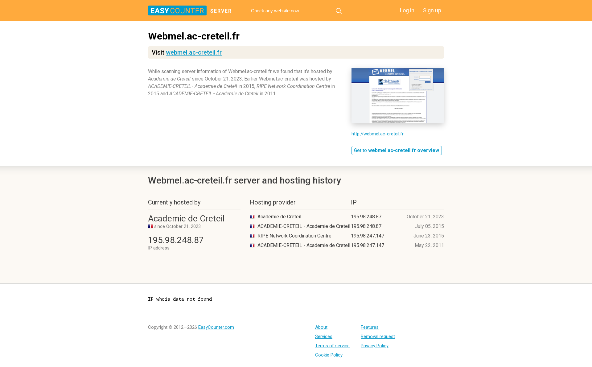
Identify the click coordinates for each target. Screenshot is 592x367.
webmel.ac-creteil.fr (194, 52)
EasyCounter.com (216, 327)
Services (323, 336)
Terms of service (332, 345)
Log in (407, 10)
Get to (396, 150)
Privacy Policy (374, 345)
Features (370, 327)
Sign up (432, 10)
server (221, 11)
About (321, 327)
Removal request (378, 336)
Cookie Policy (329, 355)
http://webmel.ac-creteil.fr (378, 134)
